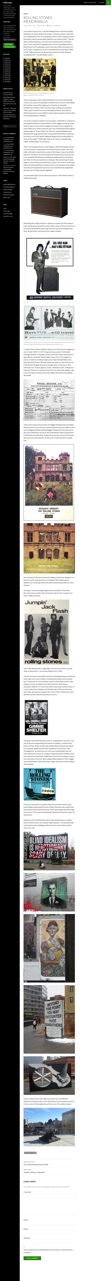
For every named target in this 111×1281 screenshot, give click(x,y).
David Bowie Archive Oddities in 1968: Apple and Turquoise (9, 99)
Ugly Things (6, 197)
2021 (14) (6, 68)
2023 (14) (6, 64)
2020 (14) (6, 70)
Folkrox (42, 25)
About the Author (90, 2)
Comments (7, 213)
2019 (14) (6, 72)
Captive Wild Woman (9, 184)
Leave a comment (55, 25)
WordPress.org (7, 216)
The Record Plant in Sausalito (34, 1171)
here (72, 756)
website (38, 580)
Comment (27, 1192)
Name (26, 1220)
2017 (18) (6, 76)
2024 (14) (6, 62)
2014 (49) (6, 81)
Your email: (6, 37)
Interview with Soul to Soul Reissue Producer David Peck (9, 116)
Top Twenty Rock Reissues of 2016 (36, 1163)
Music (26, 14)
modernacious (7, 192)
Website (27, 1238)
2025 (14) (6, 60)
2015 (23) (6, 79)
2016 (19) (6, 77)
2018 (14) (6, 74)
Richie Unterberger (8, 195)
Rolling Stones (30, 1153)
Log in (5, 208)
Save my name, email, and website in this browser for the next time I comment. (48, 1251)
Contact (101, 2)
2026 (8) (6, 58)
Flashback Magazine (9, 187)
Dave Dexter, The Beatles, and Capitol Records (8, 139)
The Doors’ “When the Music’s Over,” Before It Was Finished (9, 110)
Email (26, 1229)
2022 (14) (6, 66)
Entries (6, 211)
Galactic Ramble (7, 189)
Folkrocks (7, 2)
